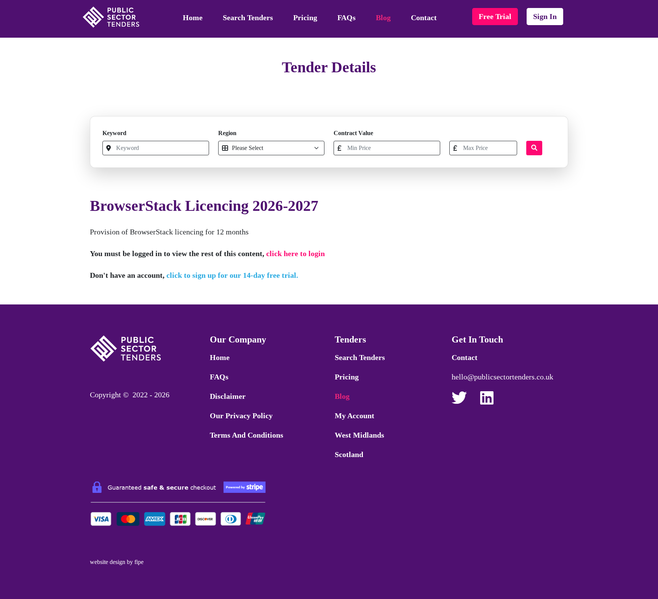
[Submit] (534, 148)
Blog (383, 17)
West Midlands (359, 435)
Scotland (349, 454)
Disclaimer (228, 396)
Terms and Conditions (246, 435)
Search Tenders (248, 17)
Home (193, 17)
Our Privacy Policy (241, 415)
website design (107, 562)
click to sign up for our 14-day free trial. (232, 275)
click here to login (295, 253)
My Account (354, 415)
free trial (495, 16)
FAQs (346, 17)
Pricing (305, 17)
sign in (545, 16)
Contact (424, 17)
